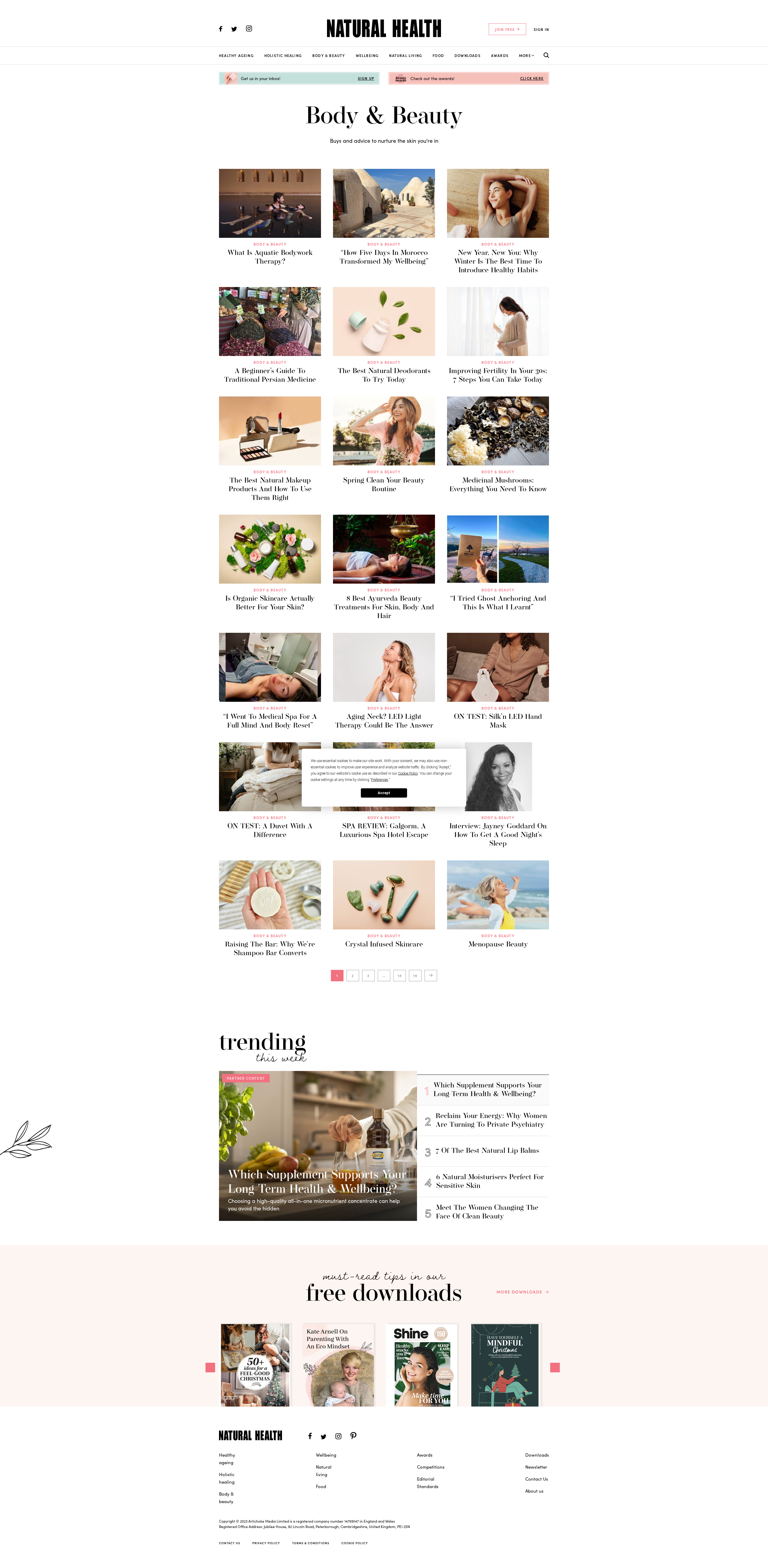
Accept (384, 793)
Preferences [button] (379, 779)
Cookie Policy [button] (408, 773)
